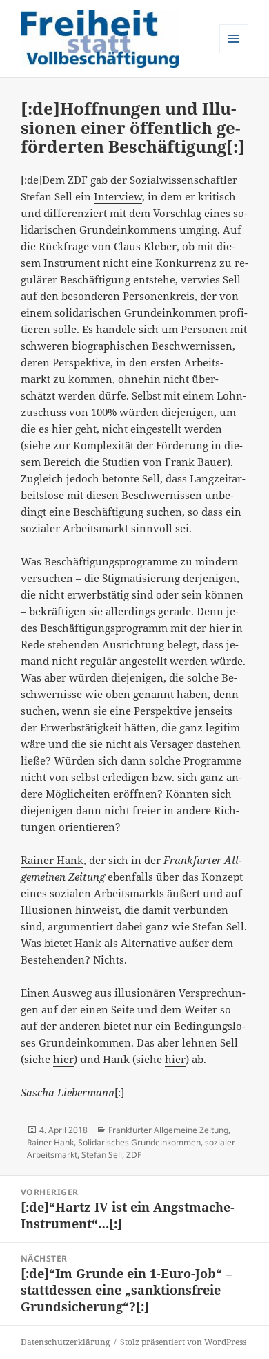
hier (63, 1059)
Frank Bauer (196, 462)
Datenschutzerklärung (65, 1342)
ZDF (133, 1155)
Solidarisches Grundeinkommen (139, 1142)
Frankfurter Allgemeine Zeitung (168, 1130)
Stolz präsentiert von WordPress (183, 1342)
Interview (118, 196)
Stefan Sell (101, 1155)
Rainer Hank (52, 860)
